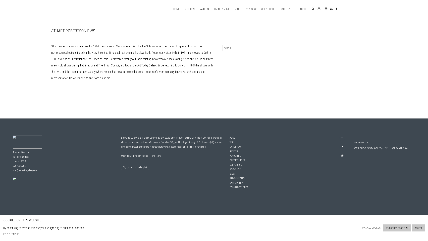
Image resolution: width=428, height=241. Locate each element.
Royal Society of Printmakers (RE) (198, 142)
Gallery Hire (288, 9)
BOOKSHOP (235, 169)
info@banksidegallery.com (25, 170)
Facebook (336, 9)
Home (176, 9)
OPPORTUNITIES (237, 160)
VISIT (232, 142)
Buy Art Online (221, 9)
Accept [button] (418, 228)
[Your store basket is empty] (319, 9)
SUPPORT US (236, 165)
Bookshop (251, 9)
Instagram (326, 9)
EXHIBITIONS (236, 146)
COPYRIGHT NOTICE (239, 187)
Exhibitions (190, 9)
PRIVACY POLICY (237, 178)
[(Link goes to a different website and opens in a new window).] (25, 200)
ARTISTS (234, 151)
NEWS (232, 174)
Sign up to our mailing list (135, 167)
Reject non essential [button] (397, 228)
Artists (204, 9)
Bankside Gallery (100, 9)
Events (237, 9)
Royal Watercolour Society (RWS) (158, 142)
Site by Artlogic (400, 148)
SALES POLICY (236, 183)
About (303, 9)
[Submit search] (313, 8)
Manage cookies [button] (360, 142)
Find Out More (11, 234)
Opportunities (269, 9)
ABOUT (233, 137)
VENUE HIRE (235, 155)
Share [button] (228, 48)
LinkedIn (331, 9)
